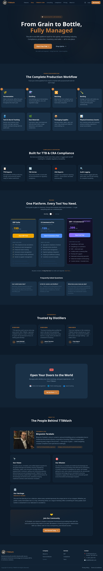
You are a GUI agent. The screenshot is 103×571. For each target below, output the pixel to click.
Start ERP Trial (23, 236)
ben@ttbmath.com (91, 560)
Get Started (96, 2)
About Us (72, 2)
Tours (64, 559)
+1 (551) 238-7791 (91, 557)
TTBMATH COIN (40, 2)
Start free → (68, 271)
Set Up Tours (50, 392)
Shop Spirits (60, 46)
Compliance (58, 2)
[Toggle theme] (85, 2)
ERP (64, 554)
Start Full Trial (79, 235)
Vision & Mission (47, 556)
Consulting (50, 2)
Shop (32, 2)
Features (26, 2)
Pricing (65, 2)
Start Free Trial (42, 46)
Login (89, 2)
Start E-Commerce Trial (51, 236)
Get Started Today (50, 530)
